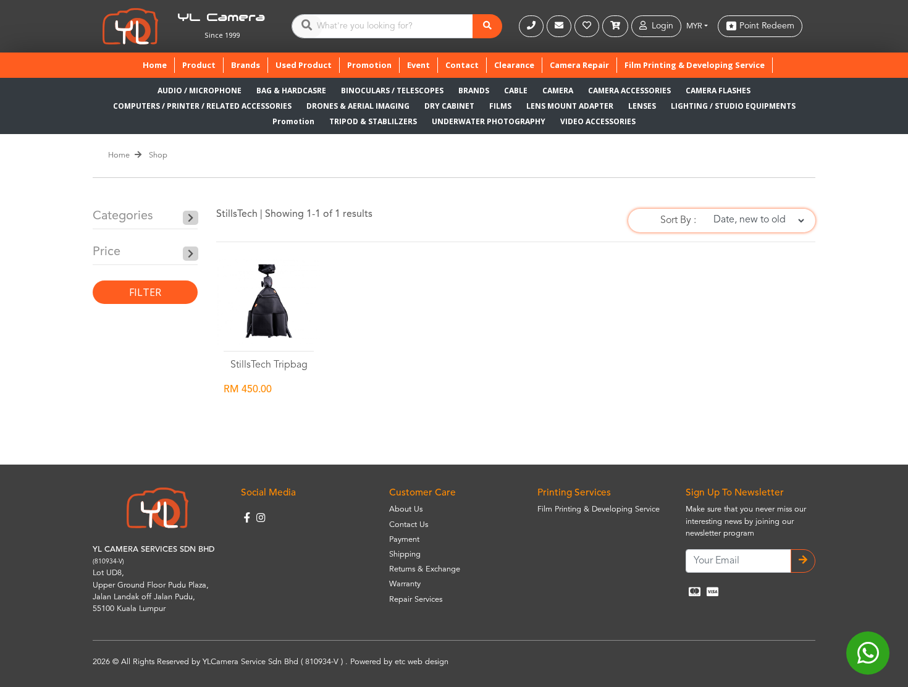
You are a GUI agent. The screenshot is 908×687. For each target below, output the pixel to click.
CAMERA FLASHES (718, 90)
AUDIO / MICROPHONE (200, 90)
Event (418, 64)
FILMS (500, 106)
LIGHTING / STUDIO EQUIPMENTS (733, 106)
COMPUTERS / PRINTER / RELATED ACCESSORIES (202, 106)
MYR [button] (694, 26)
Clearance (514, 64)
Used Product (303, 64)
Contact (462, 64)
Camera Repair (579, 64)
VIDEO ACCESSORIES (598, 121)
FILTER (145, 292)
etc (400, 662)
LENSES (642, 106)
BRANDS (473, 90)
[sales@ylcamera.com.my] (560, 26)
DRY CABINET (449, 106)
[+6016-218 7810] (533, 26)
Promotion (369, 64)
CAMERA (557, 90)
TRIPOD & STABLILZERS (373, 121)
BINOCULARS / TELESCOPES (392, 90)
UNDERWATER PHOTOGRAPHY (488, 121)
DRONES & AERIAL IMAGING (358, 106)
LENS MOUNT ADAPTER (569, 106)
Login (660, 26)
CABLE (516, 90)
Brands (245, 64)
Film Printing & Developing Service (694, 64)
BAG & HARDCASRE (291, 90)
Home (158, 64)
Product (199, 64)
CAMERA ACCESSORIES (629, 90)
